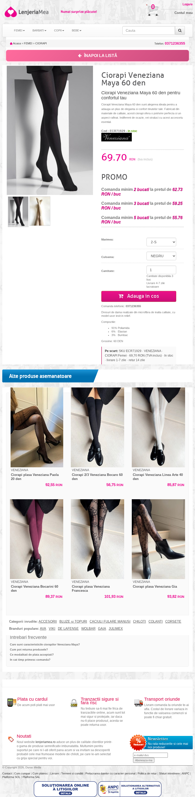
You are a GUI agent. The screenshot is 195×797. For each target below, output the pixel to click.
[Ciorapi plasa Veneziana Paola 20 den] (36, 427)
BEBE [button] (75, 30)
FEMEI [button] (18, 30)
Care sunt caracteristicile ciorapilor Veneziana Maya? (45, 644)
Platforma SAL (31, 777)
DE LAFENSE (68, 629)
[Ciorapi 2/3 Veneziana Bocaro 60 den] (97, 427)
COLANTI (156, 621)
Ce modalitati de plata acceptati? (32, 654)
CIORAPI (41, 43)
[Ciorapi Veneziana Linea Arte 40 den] (158, 427)
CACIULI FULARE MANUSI (110, 621)
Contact (7, 773)
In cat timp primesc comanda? (30, 659)
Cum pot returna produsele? (29, 649)
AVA (43, 629)
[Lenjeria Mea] (10, 11)
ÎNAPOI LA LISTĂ (100, 55)
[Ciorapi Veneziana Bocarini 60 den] (36, 539)
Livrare (55, 773)
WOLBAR (88, 629)
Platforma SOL (11, 777)
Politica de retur (147, 773)
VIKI (52, 629)
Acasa (16, 43)
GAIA (102, 629)
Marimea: (107, 239)
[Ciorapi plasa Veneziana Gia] (158, 539)
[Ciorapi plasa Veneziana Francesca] (97, 539)
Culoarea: (107, 256)
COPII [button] (58, 30)
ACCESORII (48, 621)
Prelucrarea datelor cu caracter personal (110, 773)
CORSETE (173, 621)
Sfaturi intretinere (170, 773)
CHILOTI (139, 621)
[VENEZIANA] (116, 136)
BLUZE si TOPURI (73, 621)
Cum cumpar (22, 773)
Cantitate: (108, 270)
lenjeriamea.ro (46, 742)
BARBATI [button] (38, 30)
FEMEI (28, 43)
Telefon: (169, 43)
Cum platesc (40, 773)
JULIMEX (116, 629)
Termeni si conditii (72, 773)
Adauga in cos (142, 296)
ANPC (185, 773)
